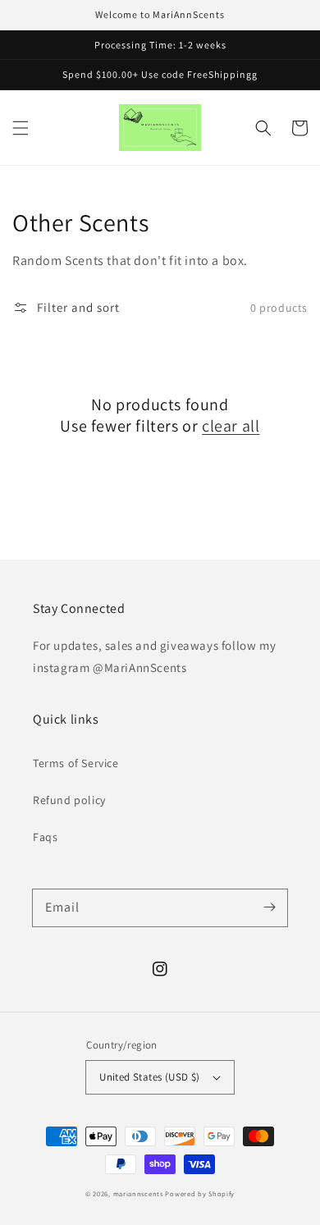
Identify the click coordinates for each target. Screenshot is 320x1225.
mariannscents (138, 1193)
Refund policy (69, 800)
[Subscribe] (269, 907)
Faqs (45, 837)
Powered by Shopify (200, 1193)
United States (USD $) (149, 1077)
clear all (230, 426)
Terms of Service (76, 763)
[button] (20, 128)
